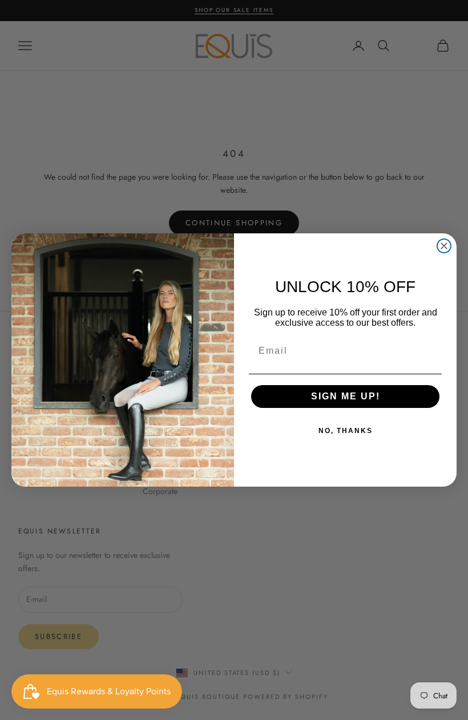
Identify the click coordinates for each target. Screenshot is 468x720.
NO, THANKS (345, 431)
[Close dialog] (444, 246)
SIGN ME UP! (345, 396)
